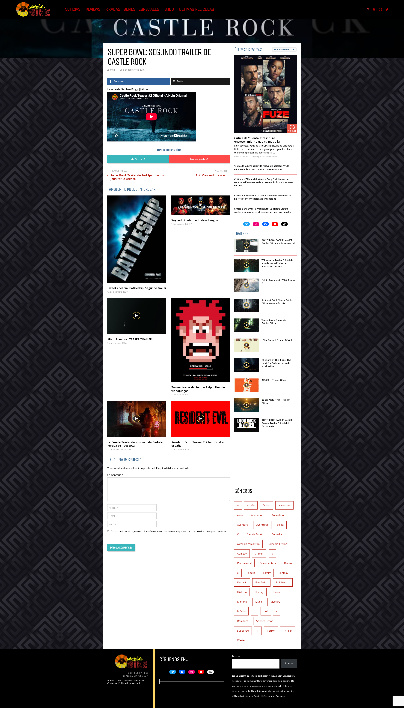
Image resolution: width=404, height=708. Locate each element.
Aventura (242, 524)
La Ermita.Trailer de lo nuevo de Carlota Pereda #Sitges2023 (135, 443)
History (259, 592)
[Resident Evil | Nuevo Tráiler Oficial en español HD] (246, 305)
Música (241, 611)
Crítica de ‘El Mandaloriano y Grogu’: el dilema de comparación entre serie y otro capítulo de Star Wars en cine (263, 182)
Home (110, 680)
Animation (278, 515)
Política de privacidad (129, 683)
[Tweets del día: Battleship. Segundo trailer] (136, 239)
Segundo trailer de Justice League (194, 220)
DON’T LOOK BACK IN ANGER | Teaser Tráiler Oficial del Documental (277, 423)
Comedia (277, 534)
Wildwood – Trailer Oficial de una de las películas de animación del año (277, 263)
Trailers (119, 680)
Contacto (112, 683)
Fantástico (261, 582)
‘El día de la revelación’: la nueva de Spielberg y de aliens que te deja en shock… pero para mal (261, 167)
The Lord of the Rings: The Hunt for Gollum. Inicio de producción (276, 363)
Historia (242, 592)
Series (129, 9)
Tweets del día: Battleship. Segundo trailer (136, 288)
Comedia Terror (277, 544)
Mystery (275, 601)
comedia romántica (248, 544)
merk (112, 69)
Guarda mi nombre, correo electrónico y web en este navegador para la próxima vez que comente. (168, 531)
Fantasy (283, 573)
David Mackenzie (269, 156)
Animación (257, 515)
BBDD (169, 9)
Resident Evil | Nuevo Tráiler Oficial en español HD (277, 302)
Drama (288, 563)
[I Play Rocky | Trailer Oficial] (246, 345)
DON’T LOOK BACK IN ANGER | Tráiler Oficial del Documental (278, 242)
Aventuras (262, 524)
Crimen (259, 553)
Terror (271, 630)
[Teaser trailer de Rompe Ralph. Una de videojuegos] (200, 340)
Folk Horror (283, 582)
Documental (244, 563)
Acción (245, 156)
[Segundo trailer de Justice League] (200, 205)
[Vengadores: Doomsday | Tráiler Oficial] (246, 325)
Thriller (287, 630)
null (266, 611)
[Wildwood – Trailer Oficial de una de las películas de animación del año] (246, 265)
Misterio (242, 601)
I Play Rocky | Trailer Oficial (276, 340)
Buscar (236, 656)
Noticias (72, 9)
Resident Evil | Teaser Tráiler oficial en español (198, 443)
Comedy (242, 553)
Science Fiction (264, 621)
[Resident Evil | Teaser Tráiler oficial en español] (200, 419)
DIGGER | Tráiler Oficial (274, 379)
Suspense (243, 630)
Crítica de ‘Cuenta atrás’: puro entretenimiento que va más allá (257, 139)
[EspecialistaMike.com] (33, 16)
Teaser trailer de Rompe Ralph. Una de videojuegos (198, 389)
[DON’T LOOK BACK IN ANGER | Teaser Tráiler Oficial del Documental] (246, 425)
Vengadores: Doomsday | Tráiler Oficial (275, 321)
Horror (276, 592)
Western (242, 640)
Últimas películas (196, 9)
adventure (284, 505)
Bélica (280, 524)
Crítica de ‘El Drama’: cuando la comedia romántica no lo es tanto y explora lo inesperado (262, 197)
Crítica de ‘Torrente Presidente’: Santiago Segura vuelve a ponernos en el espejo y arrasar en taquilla (262, 210)
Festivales (139, 680)
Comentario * (115, 475)
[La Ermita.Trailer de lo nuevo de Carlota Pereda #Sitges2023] (136, 419)
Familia (251, 573)
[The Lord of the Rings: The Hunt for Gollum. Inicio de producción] (246, 365)
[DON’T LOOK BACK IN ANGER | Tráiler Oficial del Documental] (246, 245)
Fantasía (242, 582)
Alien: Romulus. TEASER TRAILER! (129, 339)
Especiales (149, 9)
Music (258, 601)
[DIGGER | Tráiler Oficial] (246, 385)
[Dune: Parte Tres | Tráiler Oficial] (246, 405)
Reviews (93, 9)
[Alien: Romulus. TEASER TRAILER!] (136, 316)
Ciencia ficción (255, 534)
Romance (242, 621)
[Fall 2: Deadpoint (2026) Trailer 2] (246, 285)
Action (266, 505)
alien (240, 515)
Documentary (268, 563)
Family (267, 573)
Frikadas (112, 9)
